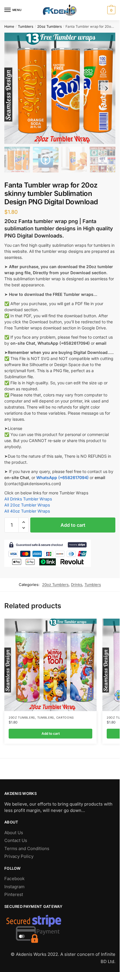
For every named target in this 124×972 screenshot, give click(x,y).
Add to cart (73, 525)
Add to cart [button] (51, 733)
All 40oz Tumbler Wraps (27, 511)
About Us (13, 832)
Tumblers (25, 26)
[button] (23, 522)
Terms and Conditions (26, 848)
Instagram (14, 886)
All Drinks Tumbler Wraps (28, 498)
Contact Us (15, 840)
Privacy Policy (18, 856)
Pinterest (13, 894)
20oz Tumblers (49, 26)
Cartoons (65, 717)
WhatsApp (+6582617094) (62, 477)
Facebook (14, 878)
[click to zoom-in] (59, 88)
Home (9, 26)
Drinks (76, 584)
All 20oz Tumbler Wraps (27, 504)
